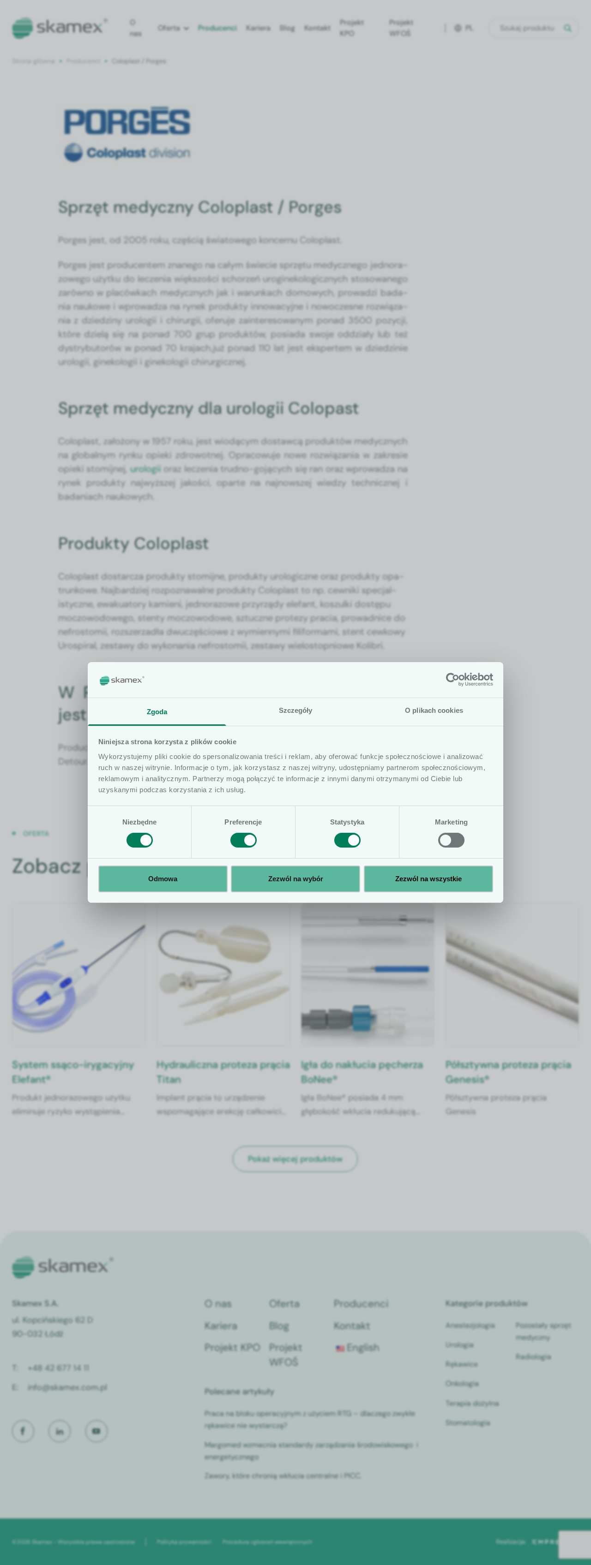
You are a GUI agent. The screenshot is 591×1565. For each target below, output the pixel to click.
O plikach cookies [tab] (434, 710)
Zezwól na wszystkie (428, 879)
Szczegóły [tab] (296, 710)
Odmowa (162, 879)
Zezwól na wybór (295, 879)
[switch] (243, 840)
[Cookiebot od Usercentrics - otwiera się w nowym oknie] (452, 680)
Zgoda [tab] (157, 712)
